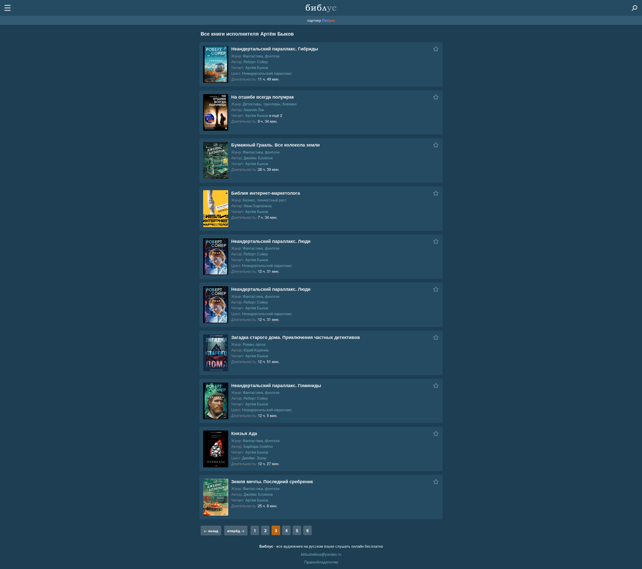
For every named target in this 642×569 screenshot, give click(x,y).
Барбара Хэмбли (258, 446)
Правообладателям (321, 561)
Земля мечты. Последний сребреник (272, 481)
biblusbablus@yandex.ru (321, 554)
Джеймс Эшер (254, 457)
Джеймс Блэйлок (258, 157)
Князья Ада (244, 433)
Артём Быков (256, 67)
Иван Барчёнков (258, 205)
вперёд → (236, 530)
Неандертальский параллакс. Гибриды (274, 48)
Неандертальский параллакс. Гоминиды (276, 385)
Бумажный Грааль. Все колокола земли (275, 144)
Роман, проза (254, 344)
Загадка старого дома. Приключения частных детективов (295, 337)
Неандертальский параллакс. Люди (270, 241)
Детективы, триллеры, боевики (269, 103)
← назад (211, 530)
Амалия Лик (254, 109)
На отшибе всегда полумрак (262, 97)
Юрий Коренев (256, 349)
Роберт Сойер (256, 61)
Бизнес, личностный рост (265, 199)
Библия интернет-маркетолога (265, 193)
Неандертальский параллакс (267, 73)
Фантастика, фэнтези (261, 55)
